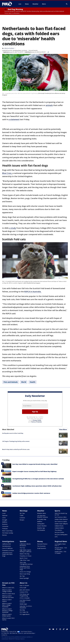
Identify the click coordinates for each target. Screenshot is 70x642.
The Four (22, 548)
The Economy (41, 546)
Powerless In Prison (8, 550)
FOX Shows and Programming (24, 595)
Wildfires (4, 522)
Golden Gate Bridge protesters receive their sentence (31, 493)
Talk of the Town (25, 560)
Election (4, 535)
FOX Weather (41, 530)
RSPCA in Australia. (33, 291)
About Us (23, 583)
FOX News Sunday (7, 533)
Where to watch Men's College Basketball (7, 605)
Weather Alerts (41, 513)
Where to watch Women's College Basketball (7, 610)
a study (12, 228)
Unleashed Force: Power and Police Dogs (7, 554)
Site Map (22, 610)
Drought (4, 520)
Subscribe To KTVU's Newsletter (26, 607)
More (44, 4)
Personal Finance (42, 544)
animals (49, 105)
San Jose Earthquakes (61, 534)
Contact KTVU (24, 592)
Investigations (8, 541)
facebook (56, 629)
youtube (53, 629)
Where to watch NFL (8, 588)
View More (63, 430)
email (49, 629)
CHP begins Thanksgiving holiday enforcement (15, 441)
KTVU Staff (23, 588)
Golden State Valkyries (61, 524)
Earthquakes (40, 524)
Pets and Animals (33, 50)
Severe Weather (42, 526)
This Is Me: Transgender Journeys (26, 563)
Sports (57, 511)
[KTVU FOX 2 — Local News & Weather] (8, 4)
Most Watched (8, 429)
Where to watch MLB (8, 593)
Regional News (61, 541)
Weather (40, 511)
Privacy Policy (37, 420)
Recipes (22, 520)
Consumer (5, 526)
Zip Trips (22, 513)
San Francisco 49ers (61, 517)
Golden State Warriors (61, 519)
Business (4, 524)
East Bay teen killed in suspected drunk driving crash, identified (34, 464)
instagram (60, 629)
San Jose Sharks (59, 532)
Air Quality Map (41, 519)
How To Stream (24, 585)
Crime (4, 518)
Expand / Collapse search (67, 4)
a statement (14, 119)
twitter (67, 629)
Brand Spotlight (24, 578)
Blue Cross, (7, 173)
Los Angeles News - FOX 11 (60, 544)
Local (3, 513)
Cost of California (7, 548)
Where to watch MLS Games (8, 619)
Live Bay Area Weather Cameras (42, 516)
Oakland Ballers (59, 528)
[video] (63, 435)
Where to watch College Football (7, 590)
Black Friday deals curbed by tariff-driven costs (16, 449)
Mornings (23, 511)
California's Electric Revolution (25, 544)
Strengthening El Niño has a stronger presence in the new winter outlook (38, 479)
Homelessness (6, 546)
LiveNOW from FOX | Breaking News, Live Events (14, 50)
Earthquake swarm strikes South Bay (12, 433)
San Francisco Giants (61, 521)
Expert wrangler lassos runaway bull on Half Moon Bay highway (34, 471)
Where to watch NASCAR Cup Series (8, 596)
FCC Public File (24, 612)
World (23, 382)
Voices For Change (25, 572)
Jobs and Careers (25, 590)
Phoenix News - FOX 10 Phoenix (61, 548)
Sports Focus (23, 558)
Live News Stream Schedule (25, 601)
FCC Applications (25, 614)
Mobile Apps (23, 604)
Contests (22, 518)
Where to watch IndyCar (7, 600)
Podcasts (5, 528)
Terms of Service (36, 422)
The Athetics (58, 530)
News (4, 511)
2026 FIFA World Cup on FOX (61, 514)
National (4, 515)
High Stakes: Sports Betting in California (25, 550)
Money (40, 541)
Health (32, 382)
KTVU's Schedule (25, 598)
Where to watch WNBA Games (7, 615)
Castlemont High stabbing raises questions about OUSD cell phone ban (37, 486)
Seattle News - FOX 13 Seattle (60, 552)
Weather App (41, 528)
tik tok (63, 629)
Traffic (22, 515)
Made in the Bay (24, 554)
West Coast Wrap (7, 531)
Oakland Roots (59, 526)
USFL (56, 537)
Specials (23, 541)
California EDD (6, 544)
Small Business (41, 548)
